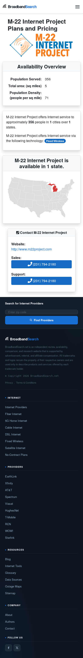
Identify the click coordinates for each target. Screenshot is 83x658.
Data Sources (13, 579)
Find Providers (43, 320)
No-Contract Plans (16, 455)
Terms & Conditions (26, 382)
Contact (10, 628)
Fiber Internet (13, 414)
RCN (8, 524)
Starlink (9, 538)
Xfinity (9, 483)
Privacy (9, 382)
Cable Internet (13, 427)
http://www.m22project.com (31, 249)
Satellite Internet (15, 448)
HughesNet (12, 510)
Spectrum (11, 497)
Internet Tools (13, 566)
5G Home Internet (16, 421)
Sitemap (10, 593)
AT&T (8, 490)
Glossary (10, 573)
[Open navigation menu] (77, 6)
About (8, 615)
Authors (10, 622)
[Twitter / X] (17, 647)
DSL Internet (13, 434)
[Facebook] (8, 647)
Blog (8, 559)
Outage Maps (13, 586)
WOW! (9, 531)
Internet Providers (16, 407)
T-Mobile (10, 517)
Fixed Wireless (55, 141)
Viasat (9, 504)
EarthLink (11, 476)
